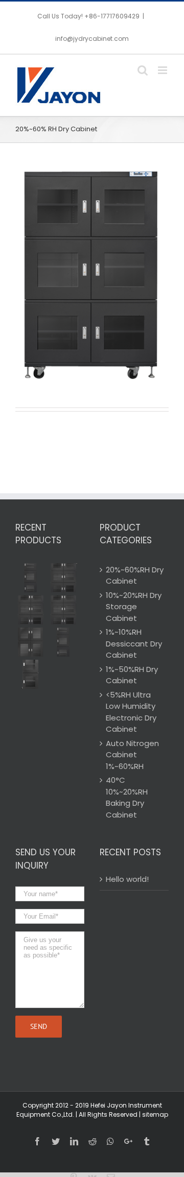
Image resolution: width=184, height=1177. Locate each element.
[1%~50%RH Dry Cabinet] (30, 674)
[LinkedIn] (74, 1141)
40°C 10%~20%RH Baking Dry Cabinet (127, 797)
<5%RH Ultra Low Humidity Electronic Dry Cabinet (131, 712)
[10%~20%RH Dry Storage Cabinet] (30, 642)
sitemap (155, 1114)
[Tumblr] (147, 1141)
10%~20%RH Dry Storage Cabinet (134, 606)
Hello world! (127, 879)
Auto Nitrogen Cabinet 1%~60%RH (132, 755)
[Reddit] (92, 1141)
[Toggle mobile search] (142, 70)
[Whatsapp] (110, 1141)
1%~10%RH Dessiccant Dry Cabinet (134, 643)
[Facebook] (37, 1141)
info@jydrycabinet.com (92, 38)
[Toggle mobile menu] (163, 70)
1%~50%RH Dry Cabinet (132, 675)
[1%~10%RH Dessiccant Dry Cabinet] (63, 642)
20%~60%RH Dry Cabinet (135, 575)
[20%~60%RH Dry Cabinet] (63, 610)
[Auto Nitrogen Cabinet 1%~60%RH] (63, 578)
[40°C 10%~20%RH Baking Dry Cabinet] (30, 578)
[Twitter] (56, 1141)
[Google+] (128, 1141)
